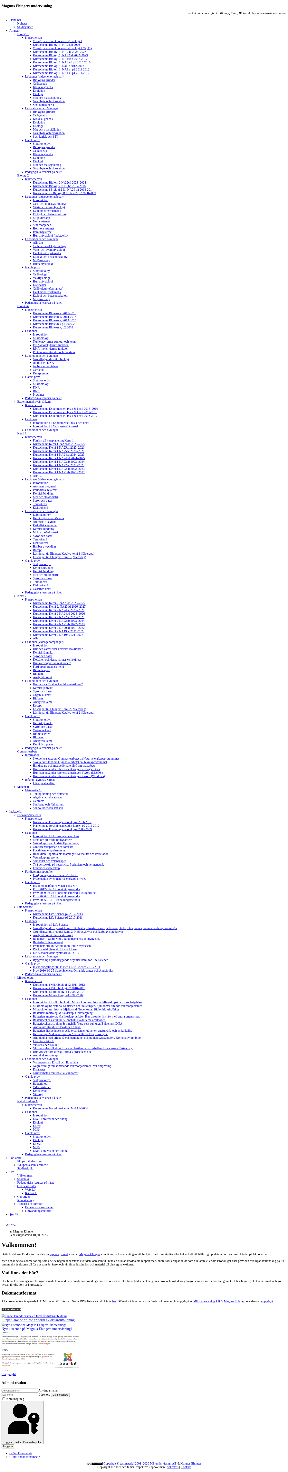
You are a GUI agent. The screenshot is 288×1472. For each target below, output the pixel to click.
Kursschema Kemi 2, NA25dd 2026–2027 (59, 606)
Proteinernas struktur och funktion (54, 352)
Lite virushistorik (43, 1041)
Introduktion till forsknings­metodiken (56, 836)
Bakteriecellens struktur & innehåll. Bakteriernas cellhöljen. (69, 1020)
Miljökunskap (41, 217)
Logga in (8, 1446)
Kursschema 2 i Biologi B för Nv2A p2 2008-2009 (64, 193)
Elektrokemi (40, 507)
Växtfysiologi (41, 278)
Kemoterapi (40, 1090)
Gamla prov (32, 140)
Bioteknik (23, 306)
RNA (36, 391)
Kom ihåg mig (15, 1399)
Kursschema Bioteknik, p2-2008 (53, 327)
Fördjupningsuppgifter (39, 871)
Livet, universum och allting (50, 1119)
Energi (37, 1126)
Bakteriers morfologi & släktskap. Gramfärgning (63, 1013)
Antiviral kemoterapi (45, 1055)
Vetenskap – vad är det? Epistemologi (56, 843)
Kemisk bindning (43, 493)
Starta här (15, 20)
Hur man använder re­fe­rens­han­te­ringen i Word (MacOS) (68, 772)
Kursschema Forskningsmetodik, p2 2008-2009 (62, 829)
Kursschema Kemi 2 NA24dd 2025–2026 (59, 613)
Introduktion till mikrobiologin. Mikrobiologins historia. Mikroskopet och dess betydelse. (87, 1002)
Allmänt (38, 242)
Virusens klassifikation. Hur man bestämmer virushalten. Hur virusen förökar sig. (83, 1048)
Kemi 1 (21, 433)
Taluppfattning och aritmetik (50, 793)
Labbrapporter (42, 514)
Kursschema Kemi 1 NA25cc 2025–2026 (58, 451)
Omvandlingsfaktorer (38, 1210)
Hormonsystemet (43, 228)
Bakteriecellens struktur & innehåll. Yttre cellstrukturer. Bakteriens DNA (77, 1023)
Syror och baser (42, 500)
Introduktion (40, 200)
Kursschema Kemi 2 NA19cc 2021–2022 (58, 631)
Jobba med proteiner (45, 366)
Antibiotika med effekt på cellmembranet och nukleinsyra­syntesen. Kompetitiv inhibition (87, 1037)
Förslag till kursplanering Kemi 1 (53, 440)
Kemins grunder (43, 567)
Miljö (36, 1129)
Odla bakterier (42, 1087)
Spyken (54, 1254)
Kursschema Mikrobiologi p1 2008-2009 (58, 995)
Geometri (38, 801)
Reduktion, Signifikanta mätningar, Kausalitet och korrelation (71, 854)
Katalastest (39, 1069)
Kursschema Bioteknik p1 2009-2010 (56, 323)
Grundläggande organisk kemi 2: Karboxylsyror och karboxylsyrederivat (78, 931)
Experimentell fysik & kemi (34, 401)
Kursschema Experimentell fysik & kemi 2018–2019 (65, 408)
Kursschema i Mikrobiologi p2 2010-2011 (59, 988)
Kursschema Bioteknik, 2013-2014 (54, 320)
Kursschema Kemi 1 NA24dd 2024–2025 (59, 458)
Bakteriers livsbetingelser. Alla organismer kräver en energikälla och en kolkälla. (82, 1030)
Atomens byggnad (44, 486)
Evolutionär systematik (47, 210)
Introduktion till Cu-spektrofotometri (55, 426)
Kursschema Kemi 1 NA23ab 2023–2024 (59, 461)
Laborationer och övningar (41, 108)
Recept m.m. (41, 373)
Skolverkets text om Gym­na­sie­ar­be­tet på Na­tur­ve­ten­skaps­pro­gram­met (76, 758)
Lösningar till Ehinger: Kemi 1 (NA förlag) (59, 557)
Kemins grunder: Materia (48, 518)
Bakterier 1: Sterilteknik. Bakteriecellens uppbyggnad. (66, 938)
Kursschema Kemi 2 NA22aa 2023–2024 (58, 617)
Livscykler (39, 285)
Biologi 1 (23, 34)
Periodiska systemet (45, 490)
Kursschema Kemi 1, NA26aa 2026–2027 (59, 444)
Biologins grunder (44, 80)
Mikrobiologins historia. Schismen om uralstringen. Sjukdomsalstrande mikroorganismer (87, 1006)
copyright (267, 1301)
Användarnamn (48, 1390)
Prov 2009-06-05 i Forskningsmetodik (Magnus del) (65, 892)
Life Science (25, 907)
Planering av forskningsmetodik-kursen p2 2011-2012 (66, 825)
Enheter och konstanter (39, 1207)
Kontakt (186, 1467)
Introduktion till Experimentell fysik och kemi (61, 422)
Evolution (39, 90)
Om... (12, 1172)
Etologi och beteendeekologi (50, 214)
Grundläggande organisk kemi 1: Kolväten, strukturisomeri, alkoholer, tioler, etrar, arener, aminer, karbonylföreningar (105, 928)
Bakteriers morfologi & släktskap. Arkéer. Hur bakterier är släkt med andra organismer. (86, 1016)
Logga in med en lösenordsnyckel (23, 1442)
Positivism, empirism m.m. (49, 850)
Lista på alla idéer (44, 783)
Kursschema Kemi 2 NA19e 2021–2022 (58, 634)
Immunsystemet (42, 232)
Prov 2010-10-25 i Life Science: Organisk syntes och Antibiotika (73, 970)
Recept (37, 550)
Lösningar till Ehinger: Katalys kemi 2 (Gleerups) (63, 712)
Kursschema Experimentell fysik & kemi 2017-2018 (65, 412)
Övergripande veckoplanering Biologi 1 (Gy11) (62, 48)
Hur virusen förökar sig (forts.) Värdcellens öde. (62, 1051)
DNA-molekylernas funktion (51, 345)
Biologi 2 (23, 175)
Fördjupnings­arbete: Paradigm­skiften (55, 875)
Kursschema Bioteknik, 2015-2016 (54, 313)
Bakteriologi (40, 1083)
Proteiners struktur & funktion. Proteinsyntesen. (62, 945)
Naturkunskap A (27, 1101)
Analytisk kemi (42, 677)
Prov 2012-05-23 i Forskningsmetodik (56, 889)
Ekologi (38, 94)
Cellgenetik (40, 83)
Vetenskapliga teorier (46, 857)
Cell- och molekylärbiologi (49, 203)
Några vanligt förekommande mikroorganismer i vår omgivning (72, 1066)
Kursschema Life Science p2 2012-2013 (58, 914)
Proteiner (38, 394)
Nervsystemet (41, 221)
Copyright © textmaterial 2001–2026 (126, 1463)
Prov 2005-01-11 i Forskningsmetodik (56, 899)
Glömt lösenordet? (20, 1453)
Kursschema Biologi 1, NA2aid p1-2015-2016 (62, 62)
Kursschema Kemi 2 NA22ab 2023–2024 (59, 620)
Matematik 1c (33, 790)
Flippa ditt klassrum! (30, 1161)
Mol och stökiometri (45, 497)
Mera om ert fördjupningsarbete (52, 839)
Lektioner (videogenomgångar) (44, 76)
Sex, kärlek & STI (44, 104)
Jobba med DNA (43, 362)
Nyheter (22, 23)
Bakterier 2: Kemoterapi (48, 942)
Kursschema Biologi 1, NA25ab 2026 (56, 44)
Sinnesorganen (42, 225)
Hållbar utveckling (44, 546)
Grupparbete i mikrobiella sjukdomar (55, 1073)
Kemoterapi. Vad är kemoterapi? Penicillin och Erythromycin (70, 1034)
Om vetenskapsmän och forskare (53, 846)
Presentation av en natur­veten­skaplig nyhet (59, 878)
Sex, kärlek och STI (45, 136)
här (114, 1301)
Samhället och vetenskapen (49, 861)
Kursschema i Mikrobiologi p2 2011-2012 (59, 984)
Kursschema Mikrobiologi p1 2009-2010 (58, 991)
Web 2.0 (30, 1189)
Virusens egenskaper (45, 1044)
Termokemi (40, 504)
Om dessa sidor (26, 1186)
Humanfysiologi (43, 263)
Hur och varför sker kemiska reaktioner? (58, 649)
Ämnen (14, 30)
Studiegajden (25, 27)
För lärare (15, 1157)
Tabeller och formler (29, 1203)
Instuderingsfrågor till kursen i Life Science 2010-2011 (66, 967)
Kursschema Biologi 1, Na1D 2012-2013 (58, 66)
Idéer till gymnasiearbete (40, 779)
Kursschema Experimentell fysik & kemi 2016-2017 (65, 415)
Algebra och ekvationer (47, 797)
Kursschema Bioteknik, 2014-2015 (54, 316)
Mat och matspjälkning (47, 97)
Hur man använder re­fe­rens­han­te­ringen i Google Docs (66, 769)
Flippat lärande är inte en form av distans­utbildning (38, 1320)
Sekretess (23, 1179)
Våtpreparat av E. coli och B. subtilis (55, 1062)
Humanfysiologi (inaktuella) (50, 235)
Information (32, 755)
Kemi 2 (21, 596)
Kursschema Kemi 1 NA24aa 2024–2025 (58, 454)
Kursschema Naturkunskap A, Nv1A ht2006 (60, 1108)
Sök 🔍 (14, 1214)
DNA (36, 387)
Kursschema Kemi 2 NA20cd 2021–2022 (59, 627)
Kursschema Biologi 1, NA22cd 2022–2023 (60, 55)
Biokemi (38, 673)
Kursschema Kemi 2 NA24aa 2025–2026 (58, 610)
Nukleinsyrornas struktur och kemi (54, 341)
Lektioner (31, 331)
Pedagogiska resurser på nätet (43, 172)
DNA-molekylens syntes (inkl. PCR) (56, 953)
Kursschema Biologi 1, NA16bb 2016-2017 (60, 58)
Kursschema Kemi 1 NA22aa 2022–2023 (58, 465)
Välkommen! (25, 1175)
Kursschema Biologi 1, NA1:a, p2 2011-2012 (61, 69)
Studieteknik (25, 1168)
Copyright (23, 1196)
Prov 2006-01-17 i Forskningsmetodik (56, 896)
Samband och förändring (48, 804)
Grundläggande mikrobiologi (51, 359)
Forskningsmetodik (29, 815)
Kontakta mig (25, 1200)
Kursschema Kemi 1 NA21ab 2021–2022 (59, 472)
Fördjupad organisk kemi (48, 666)
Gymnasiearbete (27, 751)
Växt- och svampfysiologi (49, 207)
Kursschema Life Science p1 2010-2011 (57, 917)
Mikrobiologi (41, 338)
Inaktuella (15, 811)
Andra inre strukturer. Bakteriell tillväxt (57, 1027)
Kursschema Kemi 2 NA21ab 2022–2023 (59, 624)
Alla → (37, 475)
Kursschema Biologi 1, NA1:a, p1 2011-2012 (61, 73)
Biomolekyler (41, 670)
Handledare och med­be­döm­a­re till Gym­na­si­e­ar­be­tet (64, 765)
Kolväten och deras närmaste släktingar (57, 659)
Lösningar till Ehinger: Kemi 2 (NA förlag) (59, 709)
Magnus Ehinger (89, 1254)
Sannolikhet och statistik (48, 808)
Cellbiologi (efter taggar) (48, 288)
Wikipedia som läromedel (33, 1165)
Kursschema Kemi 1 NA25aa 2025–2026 (58, 447)
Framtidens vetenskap (46, 868)
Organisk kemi (42, 695)
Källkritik (31, 1193)
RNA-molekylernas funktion (50, 348)
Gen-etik (38, 369)
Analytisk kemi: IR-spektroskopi (53, 935)
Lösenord (44, 1394)
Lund (64, 1254)
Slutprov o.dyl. (42, 143)
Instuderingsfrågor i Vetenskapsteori (55, 885)
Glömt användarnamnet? (24, 1456)
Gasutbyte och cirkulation (49, 101)
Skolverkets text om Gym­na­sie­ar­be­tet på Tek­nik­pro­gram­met (70, 762)
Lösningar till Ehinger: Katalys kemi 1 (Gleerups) (63, 553)
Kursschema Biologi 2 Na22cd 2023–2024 (59, 182)
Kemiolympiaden (43, 744)
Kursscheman (33, 37)
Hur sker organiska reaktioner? (52, 663)
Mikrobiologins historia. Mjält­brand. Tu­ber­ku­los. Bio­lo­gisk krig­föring (76, 1009)
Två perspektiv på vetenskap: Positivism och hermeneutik (68, 864)
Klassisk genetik (43, 87)
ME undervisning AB (206, 1301)
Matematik (23, 786)
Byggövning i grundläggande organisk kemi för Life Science (70, 960)
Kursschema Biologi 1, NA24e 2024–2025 (59, 51)
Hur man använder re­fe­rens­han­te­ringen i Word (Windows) (69, 776)
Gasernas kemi (42, 589)
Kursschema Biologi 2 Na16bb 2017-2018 (59, 186)
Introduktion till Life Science (50, 924)
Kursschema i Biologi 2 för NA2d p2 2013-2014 (63, 189)
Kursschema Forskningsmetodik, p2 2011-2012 (62, 822)
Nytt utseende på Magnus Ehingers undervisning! (37, 1329)
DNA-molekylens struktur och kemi (55, 949)
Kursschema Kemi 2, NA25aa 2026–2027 (59, 603)
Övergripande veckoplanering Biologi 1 (57, 41)
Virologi (38, 1094)
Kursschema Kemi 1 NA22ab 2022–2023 (59, 468)
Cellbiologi (40, 274)
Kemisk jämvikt (43, 652)
